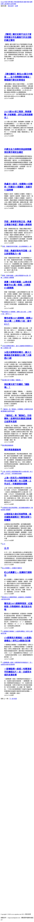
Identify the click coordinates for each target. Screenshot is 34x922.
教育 (8, 4)
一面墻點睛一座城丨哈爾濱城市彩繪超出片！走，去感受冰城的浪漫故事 (17, 672)
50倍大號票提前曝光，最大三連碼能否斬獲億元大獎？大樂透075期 (17, 355)
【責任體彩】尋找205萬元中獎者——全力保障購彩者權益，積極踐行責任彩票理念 (18, 77)
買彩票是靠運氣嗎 (12, 450)
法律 (11, 4)
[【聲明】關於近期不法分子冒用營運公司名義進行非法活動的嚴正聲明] (6, 30)
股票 (31, 2)
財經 (27, 2)
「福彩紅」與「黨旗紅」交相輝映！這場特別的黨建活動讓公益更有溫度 (17, 418)
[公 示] (3, 544)
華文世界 (11, 6)
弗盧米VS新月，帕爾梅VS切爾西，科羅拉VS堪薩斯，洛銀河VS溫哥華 (18, 187)
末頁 (15, 698)
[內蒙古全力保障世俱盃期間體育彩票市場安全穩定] (6, 145)
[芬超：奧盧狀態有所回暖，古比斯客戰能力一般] (16, 246)
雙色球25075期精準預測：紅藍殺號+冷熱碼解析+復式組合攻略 (18, 606)
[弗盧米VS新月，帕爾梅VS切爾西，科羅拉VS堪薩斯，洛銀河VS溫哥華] (6, 179)
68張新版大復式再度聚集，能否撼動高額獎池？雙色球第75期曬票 (17, 517)
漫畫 (24, 2)
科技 (5, 2)
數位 (12, 2)
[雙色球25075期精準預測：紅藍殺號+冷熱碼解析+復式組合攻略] (17, 599)
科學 (9, 2)
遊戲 (18, 2)
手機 (15, 2)
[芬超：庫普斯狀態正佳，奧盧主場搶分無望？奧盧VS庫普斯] (6, 217)
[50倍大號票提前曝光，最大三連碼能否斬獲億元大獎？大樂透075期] (17, 348)
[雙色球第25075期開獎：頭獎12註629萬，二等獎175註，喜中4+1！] (17, 314)
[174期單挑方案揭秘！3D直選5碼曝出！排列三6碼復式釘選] (17, 633)
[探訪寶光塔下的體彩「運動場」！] (12, 380)
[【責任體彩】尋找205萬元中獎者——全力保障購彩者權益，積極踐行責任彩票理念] (6, 69)
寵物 (14, 4)
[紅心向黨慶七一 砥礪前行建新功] (11, 568)
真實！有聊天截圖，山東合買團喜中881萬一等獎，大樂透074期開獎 (17, 285)
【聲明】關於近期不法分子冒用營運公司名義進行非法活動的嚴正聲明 (17, 37)
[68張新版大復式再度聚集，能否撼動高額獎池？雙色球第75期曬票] (17, 509)
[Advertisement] (17, 14)
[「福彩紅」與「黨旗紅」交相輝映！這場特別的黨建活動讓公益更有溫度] (17, 411)
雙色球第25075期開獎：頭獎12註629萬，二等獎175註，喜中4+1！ (18, 321)
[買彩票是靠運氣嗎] (7, 445)
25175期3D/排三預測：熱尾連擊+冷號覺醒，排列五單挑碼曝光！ (18, 115)
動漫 (21, 2)
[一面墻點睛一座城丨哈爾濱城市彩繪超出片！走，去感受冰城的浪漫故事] (17, 664)
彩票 (2, 4)
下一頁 (11, 698)
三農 (5, 4)
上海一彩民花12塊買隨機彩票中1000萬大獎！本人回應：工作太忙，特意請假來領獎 (17, 481)
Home (2, 2)
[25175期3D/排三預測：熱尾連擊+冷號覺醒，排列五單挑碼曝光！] (6, 107)
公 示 (6, 548)
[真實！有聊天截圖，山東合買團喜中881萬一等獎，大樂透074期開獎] (17, 277)
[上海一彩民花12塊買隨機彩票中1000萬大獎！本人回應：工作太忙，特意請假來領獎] (17, 473)
